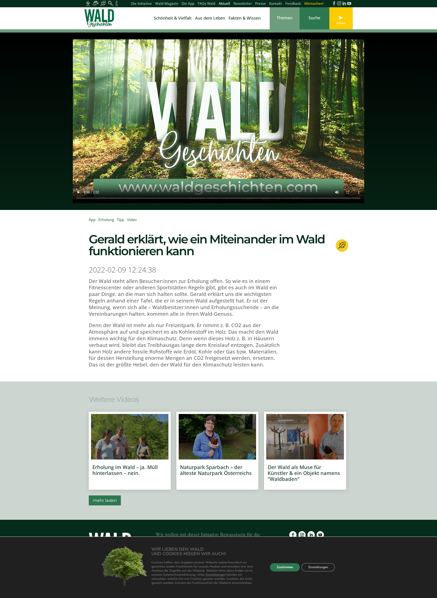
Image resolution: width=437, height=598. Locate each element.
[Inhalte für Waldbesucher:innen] (103, 3)
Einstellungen (215, 575)
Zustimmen (285, 567)
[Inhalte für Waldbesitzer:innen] (88, 3)
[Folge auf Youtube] (320, 534)
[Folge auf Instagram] (302, 534)
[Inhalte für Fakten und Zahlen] (116, 3)
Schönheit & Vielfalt (173, 18)
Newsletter (243, 4)
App (92, 219)
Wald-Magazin (166, 4)
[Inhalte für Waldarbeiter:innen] (95, 3)
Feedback (293, 4)
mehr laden (105, 500)
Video (132, 219)
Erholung (106, 219)
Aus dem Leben (210, 18)
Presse (260, 4)
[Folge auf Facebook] (293, 534)
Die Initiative (141, 4)
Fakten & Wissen (245, 18)
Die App (188, 4)
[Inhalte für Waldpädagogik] (110, 3)
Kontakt (275, 4)
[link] (100, 18)
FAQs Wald (206, 4)
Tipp (120, 219)
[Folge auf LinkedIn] (311, 534)
